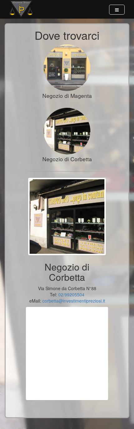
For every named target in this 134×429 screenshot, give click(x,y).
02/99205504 (71, 294)
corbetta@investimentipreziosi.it (73, 301)
